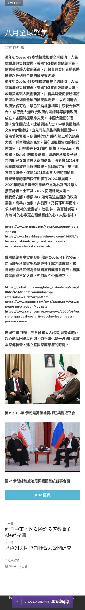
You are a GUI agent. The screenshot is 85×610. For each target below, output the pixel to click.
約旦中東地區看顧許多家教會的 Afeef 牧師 (38, 532)
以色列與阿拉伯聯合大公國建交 (38, 548)
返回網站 (15, 3)
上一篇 (9, 523)
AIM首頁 (42, 495)
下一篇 (9, 542)
